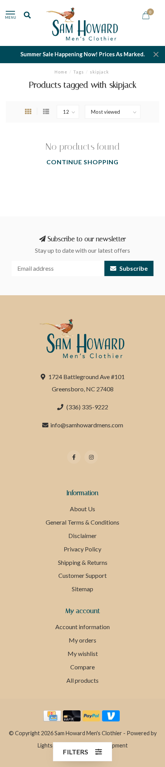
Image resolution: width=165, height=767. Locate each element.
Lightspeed (51, 745)
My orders (82, 640)
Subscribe (133, 268)
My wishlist (83, 653)
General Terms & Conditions (82, 522)
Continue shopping (82, 161)
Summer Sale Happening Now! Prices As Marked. (82, 54)
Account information (82, 626)
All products (82, 680)
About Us (82, 508)
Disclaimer (82, 535)
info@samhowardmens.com (86, 424)
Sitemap (82, 588)
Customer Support (82, 575)
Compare (82, 667)
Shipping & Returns (82, 562)
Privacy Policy (82, 549)
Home (61, 71)
